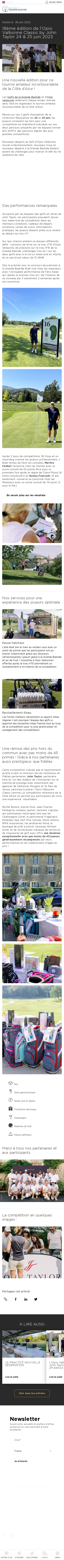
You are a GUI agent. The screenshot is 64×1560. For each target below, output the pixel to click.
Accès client (55, 2)
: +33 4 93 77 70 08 (16, 1505)
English (9, 2)
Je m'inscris (20, 1461)
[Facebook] (3, 1536)
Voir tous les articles (32, 1393)
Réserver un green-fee (47, 9)
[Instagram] (11, 1536)
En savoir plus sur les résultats (26, 495)
